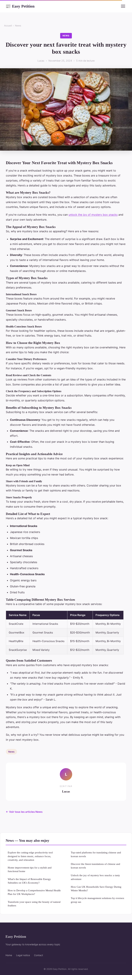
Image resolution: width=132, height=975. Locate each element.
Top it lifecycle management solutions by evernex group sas (97, 900)
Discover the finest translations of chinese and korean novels (95, 865)
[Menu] (123, 6)
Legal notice (23, 955)
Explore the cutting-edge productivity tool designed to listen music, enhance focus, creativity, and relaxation (30, 856)
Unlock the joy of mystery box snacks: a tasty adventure (95, 877)
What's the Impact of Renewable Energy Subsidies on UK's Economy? (29, 881)
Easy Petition (20, 6)
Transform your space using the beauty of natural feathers (34, 903)
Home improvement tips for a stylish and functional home (30, 869)
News (18, 25)
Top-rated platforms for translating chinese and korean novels (96, 854)
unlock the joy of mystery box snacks (93, 214)
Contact (38, 955)
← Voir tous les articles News (24, 811)
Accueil (8, 25)
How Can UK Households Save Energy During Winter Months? (96, 888)
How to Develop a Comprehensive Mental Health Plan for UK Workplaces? (34, 892)
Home (9, 955)
